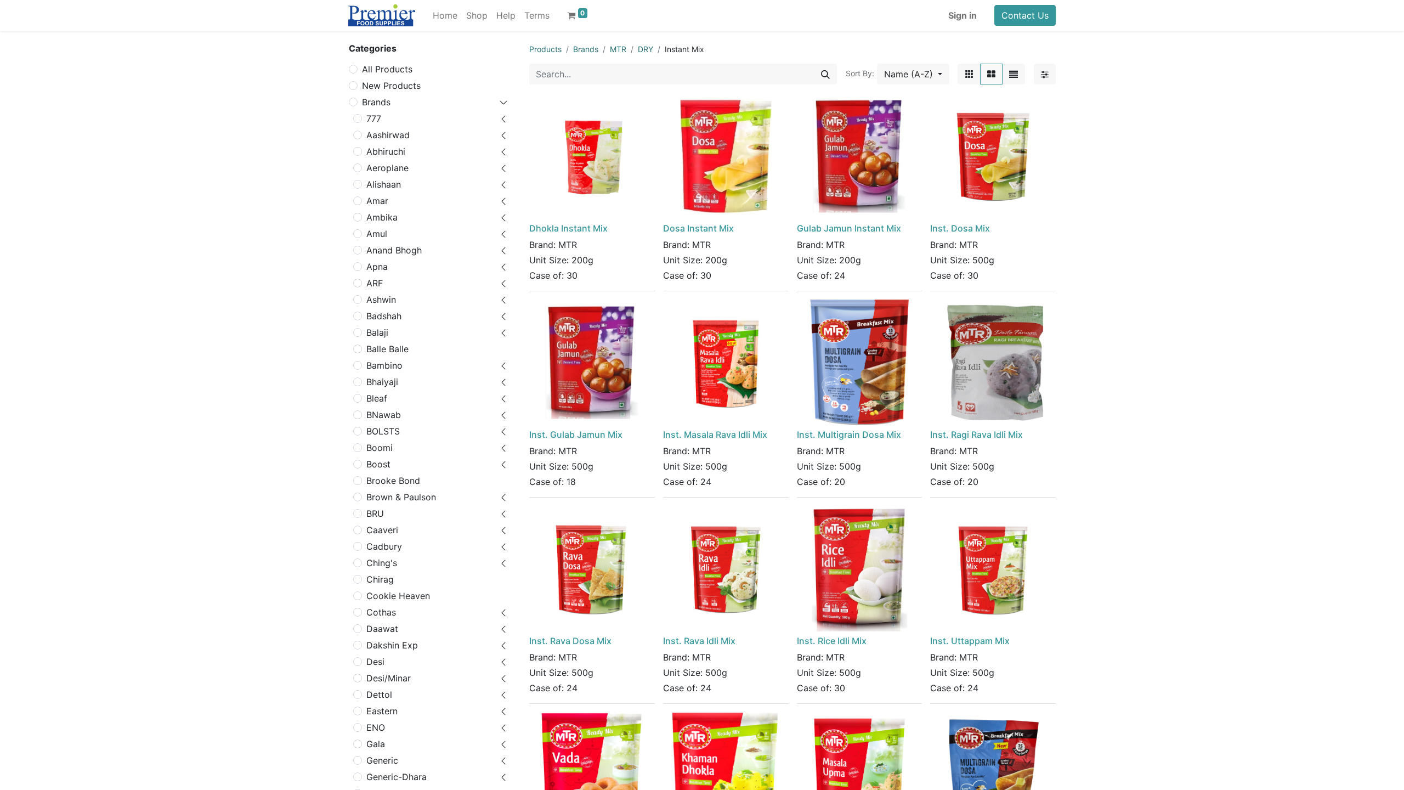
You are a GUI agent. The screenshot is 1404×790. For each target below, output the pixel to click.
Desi (375, 661)
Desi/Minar (388, 678)
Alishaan (383, 184)
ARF (374, 283)
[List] (1013, 74)
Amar (377, 200)
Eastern (382, 711)
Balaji (377, 332)
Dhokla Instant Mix (568, 228)
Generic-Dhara (396, 776)
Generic (382, 760)
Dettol (379, 694)
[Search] (825, 74)
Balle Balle (387, 348)
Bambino (384, 365)
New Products (391, 85)
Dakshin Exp (392, 645)
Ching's (381, 562)
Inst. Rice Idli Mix (832, 640)
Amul (376, 233)
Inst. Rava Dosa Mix (570, 640)
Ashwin (381, 299)
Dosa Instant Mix (698, 228)
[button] (913, 74)
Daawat (382, 628)
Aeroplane (387, 167)
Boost (378, 464)
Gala (375, 743)
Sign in (962, 15)
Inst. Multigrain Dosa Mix (849, 434)
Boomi (379, 447)
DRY (645, 49)
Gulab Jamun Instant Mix (849, 228)
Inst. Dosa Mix (960, 228)
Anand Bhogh (394, 250)
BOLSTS (383, 431)
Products (545, 49)
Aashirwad (388, 134)
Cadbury (384, 546)
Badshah (383, 316)
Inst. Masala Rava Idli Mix (715, 434)
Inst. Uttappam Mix (970, 640)
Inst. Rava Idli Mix (699, 640)
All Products (387, 69)
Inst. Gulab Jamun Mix (575, 434)
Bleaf (376, 398)
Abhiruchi (385, 151)
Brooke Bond (393, 480)
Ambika (382, 217)
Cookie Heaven (398, 595)
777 (373, 118)
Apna (377, 266)
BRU (375, 513)
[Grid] (991, 74)
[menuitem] (445, 15)
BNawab (383, 414)
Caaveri (382, 529)
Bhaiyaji (382, 381)
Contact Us (1025, 15)
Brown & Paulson (401, 497)
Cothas (381, 612)
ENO (375, 727)
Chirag (380, 579)
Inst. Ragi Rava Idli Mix (976, 434)
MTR (618, 49)
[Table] (969, 74)
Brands (376, 102)
